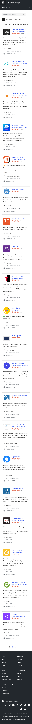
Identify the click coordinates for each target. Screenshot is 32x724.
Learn (3, 670)
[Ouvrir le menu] (29, 2)
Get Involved (21, 670)
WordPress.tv (6, 679)
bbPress (5, 691)
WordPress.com (7, 685)
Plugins (19, 662)
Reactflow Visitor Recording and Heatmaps (18, 551)
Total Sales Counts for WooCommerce (18, 426)
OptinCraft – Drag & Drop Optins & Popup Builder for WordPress (19, 583)
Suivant (22, 647)
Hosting (4, 662)
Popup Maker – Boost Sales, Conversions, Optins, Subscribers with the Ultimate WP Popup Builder (19, 31)
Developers (5, 676)
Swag (19, 679)
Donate (20, 676)
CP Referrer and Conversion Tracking (19, 519)
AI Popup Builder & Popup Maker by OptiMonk (18, 158)
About (3, 656)
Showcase (20, 656)
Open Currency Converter (17, 309)
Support (4, 673)
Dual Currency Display (19, 395)
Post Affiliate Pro (17, 489)
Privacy (4, 665)
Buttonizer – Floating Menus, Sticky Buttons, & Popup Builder (19, 94)
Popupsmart (16, 457)
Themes (19, 659)
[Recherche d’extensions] (24, 14)
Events (19, 673)
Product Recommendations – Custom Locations (19, 615)
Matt (4, 688)
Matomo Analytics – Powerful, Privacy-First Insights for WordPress (20, 62)
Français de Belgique (11, 701)
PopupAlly (15, 246)
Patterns (19, 665)
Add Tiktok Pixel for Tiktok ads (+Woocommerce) (18, 277)
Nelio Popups (16, 336)
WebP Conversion (18, 189)
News (3, 659)
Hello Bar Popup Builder (20, 219)
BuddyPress (6, 693)
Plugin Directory (6, 7)
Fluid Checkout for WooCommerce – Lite (19, 126)
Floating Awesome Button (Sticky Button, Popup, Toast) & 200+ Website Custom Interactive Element (19, 364)
